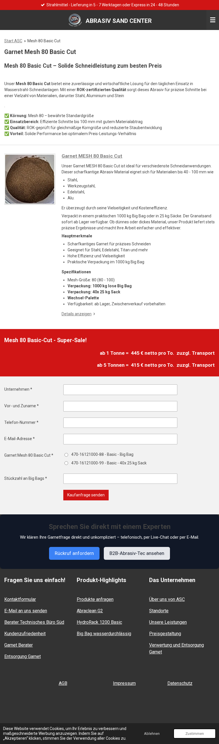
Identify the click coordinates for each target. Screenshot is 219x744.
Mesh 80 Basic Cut (43, 41)
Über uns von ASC (167, 599)
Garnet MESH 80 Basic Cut (92, 156)
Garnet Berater (18, 645)
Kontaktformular (20, 599)
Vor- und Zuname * (21, 406)
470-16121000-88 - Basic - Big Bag (102, 454)
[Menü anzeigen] (212, 20)
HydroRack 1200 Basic (99, 622)
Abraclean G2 (90, 610)
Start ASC (13, 41)
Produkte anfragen (95, 599)
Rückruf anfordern (74, 553)
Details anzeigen (77, 314)
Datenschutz (179, 683)
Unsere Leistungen (168, 622)
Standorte (159, 610)
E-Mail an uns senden (25, 610)
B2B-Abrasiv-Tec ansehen (137, 553)
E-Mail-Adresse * (19, 438)
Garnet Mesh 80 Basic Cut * (28, 455)
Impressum (124, 683)
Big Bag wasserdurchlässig (104, 633)
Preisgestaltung (165, 633)
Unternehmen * (18, 389)
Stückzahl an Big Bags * (25, 478)
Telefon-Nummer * (21, 422)
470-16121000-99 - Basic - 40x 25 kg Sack (109, 463)
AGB (63, 683)
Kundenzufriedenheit (25, 633)
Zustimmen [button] (194, 733)
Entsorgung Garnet (22, 656)
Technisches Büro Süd (34, 622)
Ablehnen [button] (152, 733)
